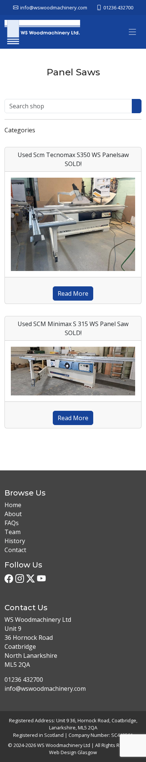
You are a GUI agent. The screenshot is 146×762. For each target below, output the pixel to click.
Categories (19, 130)
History (14, 541)
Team (12, 532)
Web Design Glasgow (73, 752)
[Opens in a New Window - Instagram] (19, 578)
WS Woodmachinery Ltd (63, 745)
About (13, 514)
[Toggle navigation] (41, 130)
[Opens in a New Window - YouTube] (41, 578)
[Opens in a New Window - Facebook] (8, 578)
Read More (73, 293)
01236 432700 (23, 679)
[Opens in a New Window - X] (30, 578)
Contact (15, 550)
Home (12, 505)
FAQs (11, 523)
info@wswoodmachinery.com (45, 688)
